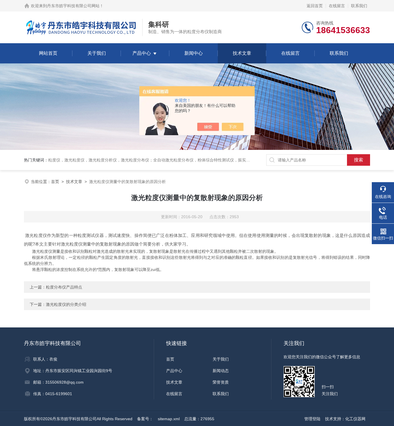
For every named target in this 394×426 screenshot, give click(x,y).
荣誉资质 (221, 382)
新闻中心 (193, 53)
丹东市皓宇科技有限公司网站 (73, 5)
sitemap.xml (169, 418)
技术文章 (242, 53)
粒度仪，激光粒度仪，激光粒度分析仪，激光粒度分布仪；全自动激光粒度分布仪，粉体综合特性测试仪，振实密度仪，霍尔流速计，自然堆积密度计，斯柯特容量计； (197, 160)
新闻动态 (221, 370)
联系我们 (359, 5)
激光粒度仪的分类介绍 (66, 304)
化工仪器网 (355, 418)
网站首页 (48, 53)
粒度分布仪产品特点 (64, 287)
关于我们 (96, 53)
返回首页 (315, 5)
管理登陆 (312, 418)
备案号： (145, 418)
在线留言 (337, 5)
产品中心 (141, 53)
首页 (55, 181)
